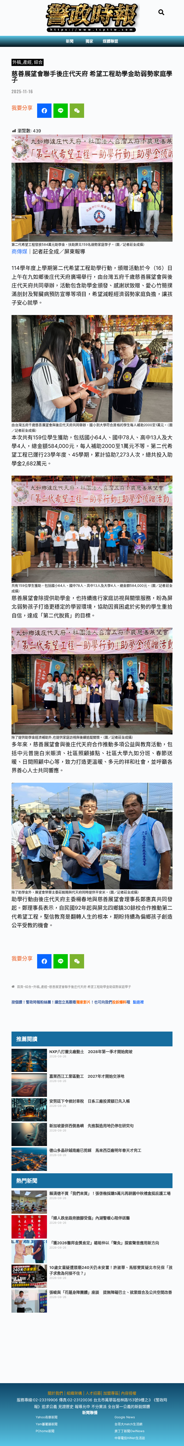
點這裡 (138, 1002)
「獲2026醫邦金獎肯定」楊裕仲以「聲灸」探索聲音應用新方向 (104, 1242)
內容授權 (128, 1393)
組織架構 (74, 1393)
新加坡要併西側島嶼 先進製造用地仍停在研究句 (91, 1125)
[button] (71, 41)
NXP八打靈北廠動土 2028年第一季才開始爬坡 (90, 1051)
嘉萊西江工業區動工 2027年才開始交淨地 (86, 1076)
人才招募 (93, 1393)
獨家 (89, 41)
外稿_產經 (22, 62)
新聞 (70, 41)
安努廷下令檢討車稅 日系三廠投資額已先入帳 (89, 1101)
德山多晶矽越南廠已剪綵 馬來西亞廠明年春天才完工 (95, 1150)
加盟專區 (111, 1393)
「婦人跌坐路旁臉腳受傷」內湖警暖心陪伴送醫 (89, 1218)
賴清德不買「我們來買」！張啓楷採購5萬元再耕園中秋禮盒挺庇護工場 (110, 1193)
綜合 (38, 62)
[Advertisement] (92, 1349)
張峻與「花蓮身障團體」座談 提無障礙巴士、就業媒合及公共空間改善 (110, 1292)
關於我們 (56, 1393)
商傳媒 (19, 251)
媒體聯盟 (110, 41)
